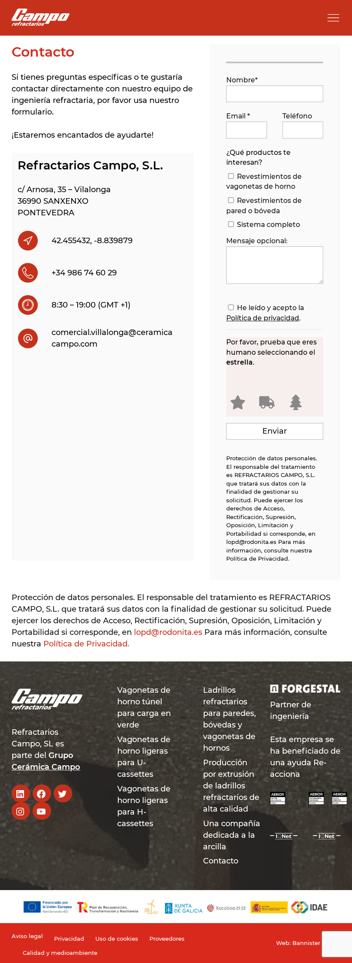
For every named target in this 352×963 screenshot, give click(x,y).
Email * (238, 116)
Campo (66, 767)
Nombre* (242, 80)
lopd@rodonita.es (251, 541)
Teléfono (297, 116)
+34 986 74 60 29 (84, 273)
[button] (333, 18)
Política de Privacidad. (257, 558)
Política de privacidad (262, 318)
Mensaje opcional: (257, 241)
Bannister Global (316, 942)
